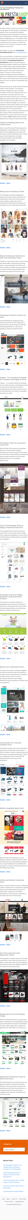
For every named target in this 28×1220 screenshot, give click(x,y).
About (8, 1199)
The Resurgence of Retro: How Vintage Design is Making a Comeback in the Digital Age (12, 1167)
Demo (8, 183)
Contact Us (14, 1199)
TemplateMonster (21, 52)
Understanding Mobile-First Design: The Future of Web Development (11, 1175)
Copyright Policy (19, 1201)
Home (3, 1199)
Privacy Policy (22, 1199)
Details (2, 183)
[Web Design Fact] (2, 3)
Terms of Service (9, 1201)
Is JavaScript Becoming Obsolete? (13, 1191)
